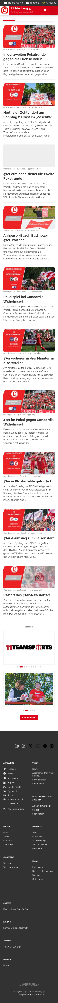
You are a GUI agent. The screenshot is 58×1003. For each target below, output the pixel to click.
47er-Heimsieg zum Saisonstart (28, 538)
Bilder (6, 832)
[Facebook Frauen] (23, 746)
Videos (6, 836)
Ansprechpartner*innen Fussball (42, 774)
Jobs (34, 832)
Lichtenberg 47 (39, 992)
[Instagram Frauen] (52, 746)
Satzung (36, 875)
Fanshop (34, 2)
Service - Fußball (40, 844)
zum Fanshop (29, 717)
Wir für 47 (51, 2)
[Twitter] (30, 746)
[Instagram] (45, 746)
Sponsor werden (10, 867)
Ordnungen (37, 879)
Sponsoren (8, 863)
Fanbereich (37, 836)
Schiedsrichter (39, 780)
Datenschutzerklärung (42, 871)
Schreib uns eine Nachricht (15, 928)
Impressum (37, 867)
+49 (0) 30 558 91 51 (12, 947)
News (35, 769)
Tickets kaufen (15, 2)
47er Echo (8, 844)
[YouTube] (37, 746)
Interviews (8, 840)
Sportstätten (38, 814)
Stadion (35, 810)
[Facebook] (17, 746)
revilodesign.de (39, 995)
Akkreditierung (39, 840)
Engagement (38, 784)
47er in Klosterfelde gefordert (27, 481)
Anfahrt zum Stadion (41, 806)
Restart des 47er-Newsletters (27, 595)
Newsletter (37, 848)
